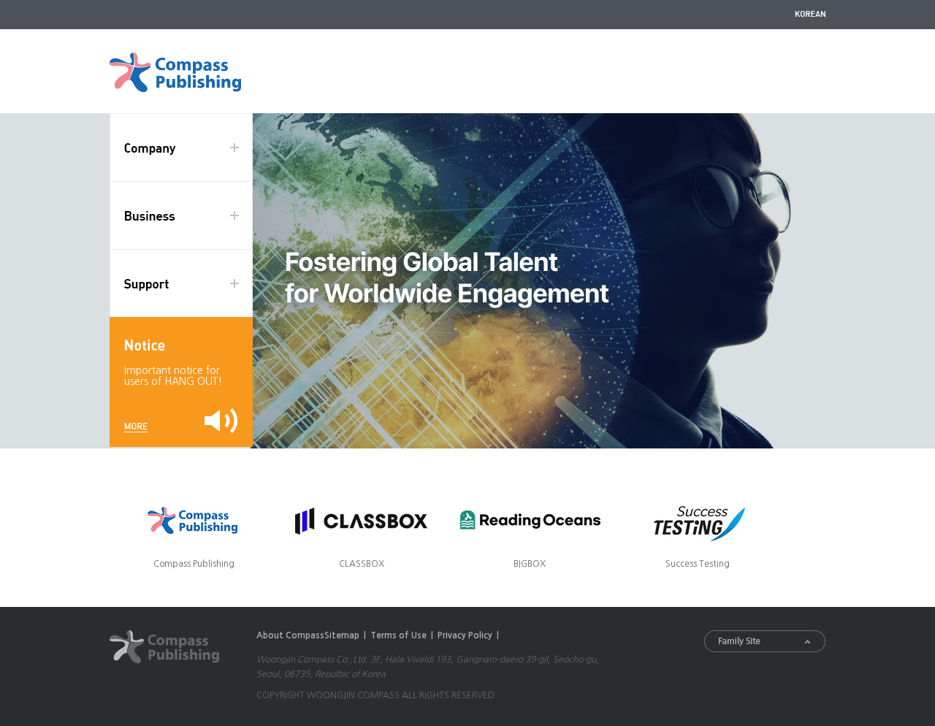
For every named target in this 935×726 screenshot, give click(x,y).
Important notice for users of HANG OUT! (173, 375)
